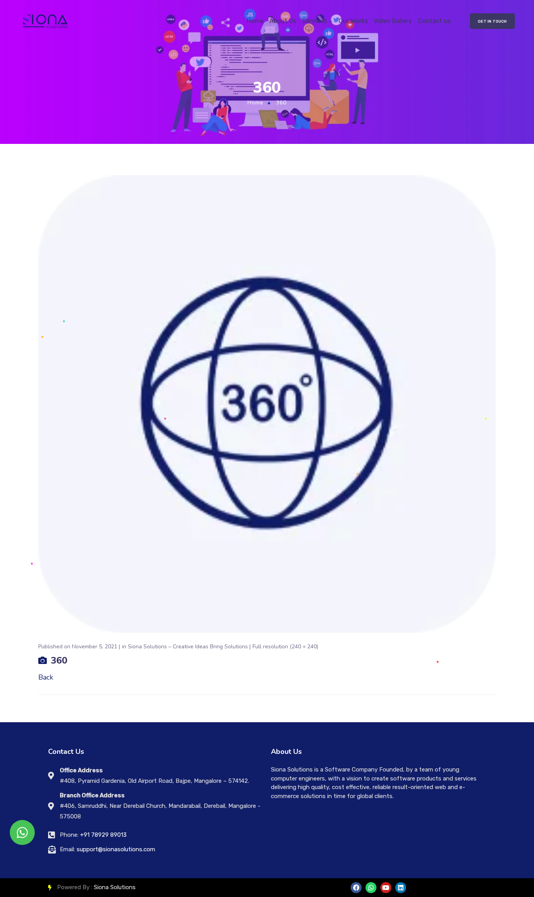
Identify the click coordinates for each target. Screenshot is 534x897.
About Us (282, 21)
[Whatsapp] (371, 887)
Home (255, 21)
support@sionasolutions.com (116, 849)
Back (45, 677)
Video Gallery (393, 21)
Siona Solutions (115, 887)
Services (314, 21)
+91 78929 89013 (103, 834)
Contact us (434, 21)
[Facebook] (356, 887)
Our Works (353, 21)
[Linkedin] (400, 887)
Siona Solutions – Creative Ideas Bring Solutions (188, 646)
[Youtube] (385, 887)
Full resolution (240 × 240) (285, 646)
